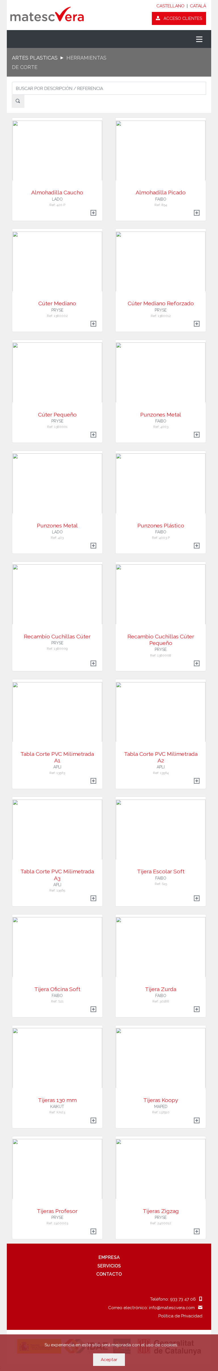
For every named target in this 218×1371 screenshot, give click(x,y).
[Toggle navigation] (199, 39)
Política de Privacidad (180, 1316)
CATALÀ (198, 6)
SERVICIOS (109, 1266)
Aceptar (109, 1359)
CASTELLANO (170, 6)
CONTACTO (109, 1274)
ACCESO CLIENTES (181, 18)
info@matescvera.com (173, 1307)
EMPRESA (109, 1257)
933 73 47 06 (184, 1299)
